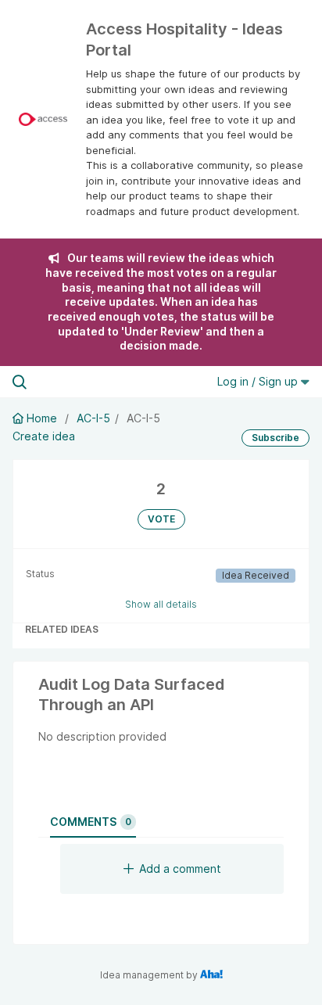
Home (41, 418)
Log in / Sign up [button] (259, 381)
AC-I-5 (93, 418)
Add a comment (180, 868)
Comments (90, 821)
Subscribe (275, 437)
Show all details (161, 604)
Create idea (44, 436)
